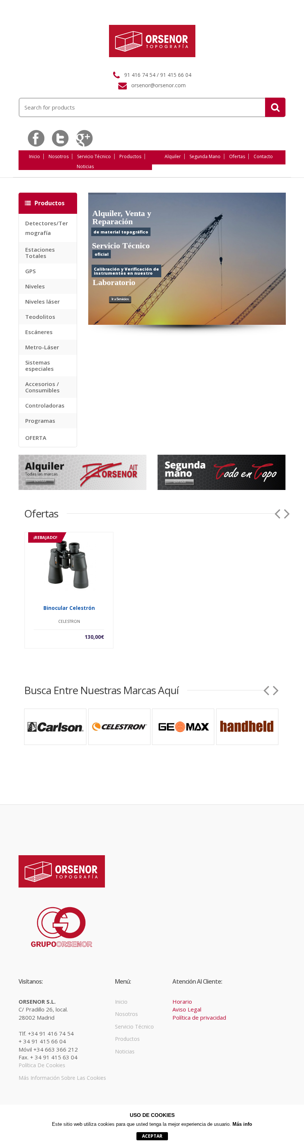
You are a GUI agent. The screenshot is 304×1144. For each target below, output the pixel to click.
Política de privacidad (199, 1017)
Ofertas (237, 156)
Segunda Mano (205, 156)
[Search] (275, 107)
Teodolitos (40, 316)
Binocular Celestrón (69, 607)
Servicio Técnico (94, 156)
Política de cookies (42, 1065)
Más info (242, 1124)
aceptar (152, 1136)
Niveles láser (42, 301)
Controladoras (45, 405)
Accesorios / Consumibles (42, 387)
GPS (30, 271)
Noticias (85, 166)
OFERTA (35, 437)
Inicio (34, 156)
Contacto (263, 156)
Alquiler (173, 156)
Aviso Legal (186, 1009)
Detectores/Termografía (46, 227)
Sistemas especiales (39, 365)
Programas (40, 420)
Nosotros (59, 156)
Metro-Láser (42, 347)
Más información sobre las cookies (62, 1077)
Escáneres (39, 332)
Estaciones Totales (40, 252)
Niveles (35, 286)
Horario (182, 1001)
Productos (130, 156)
